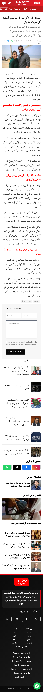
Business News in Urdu (21, 661)
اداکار (29, 301)
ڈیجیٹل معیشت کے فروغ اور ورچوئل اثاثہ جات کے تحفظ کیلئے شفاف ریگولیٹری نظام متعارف (17, 421)
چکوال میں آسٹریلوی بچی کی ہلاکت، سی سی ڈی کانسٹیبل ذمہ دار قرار (16, 437)
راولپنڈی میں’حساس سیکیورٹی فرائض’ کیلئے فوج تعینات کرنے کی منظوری (16, 452)
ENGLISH (37, 3)
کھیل (14, 636)
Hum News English (21, 677)
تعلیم (28, 639)
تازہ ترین (24, 9)
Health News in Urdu (21, 673)
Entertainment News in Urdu (21, 669)
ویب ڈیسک (37, 41)
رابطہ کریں (35, 611)
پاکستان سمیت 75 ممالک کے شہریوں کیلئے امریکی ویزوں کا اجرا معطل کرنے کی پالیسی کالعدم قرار (17, 403)
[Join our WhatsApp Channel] (37, 686)
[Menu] (40, 10)
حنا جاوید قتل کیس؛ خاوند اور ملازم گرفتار (17, 387)
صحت (14, 639)
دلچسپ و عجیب (21, 646)
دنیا (10, 9)
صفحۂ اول (32, 9)
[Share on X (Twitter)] (8, 41)
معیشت (28, 636)
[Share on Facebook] (4, 41)
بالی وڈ (23, 301)
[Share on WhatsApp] (12, 41)
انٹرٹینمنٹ (28, 643)
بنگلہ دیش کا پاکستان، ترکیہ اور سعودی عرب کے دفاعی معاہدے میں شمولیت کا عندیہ (15, 371)
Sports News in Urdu (21, 657)
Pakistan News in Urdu (21, 653)
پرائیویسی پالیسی (23, 611)
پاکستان (17, 9)
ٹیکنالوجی (14, 643)
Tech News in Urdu (21, 665)
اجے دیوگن (36, 301)
